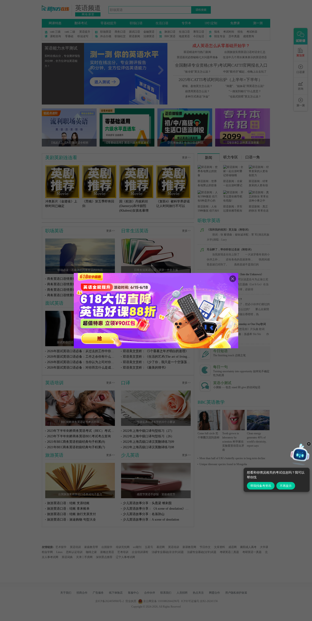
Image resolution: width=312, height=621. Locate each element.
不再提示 (286, 485)
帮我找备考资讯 (260, 485)
